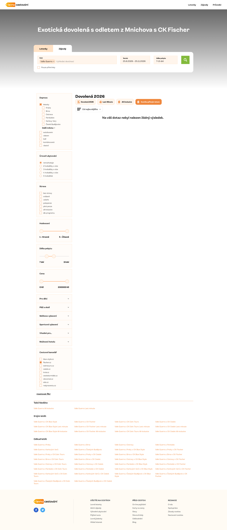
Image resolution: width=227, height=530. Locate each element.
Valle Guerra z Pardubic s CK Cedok (89, 469)
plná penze (47, 206)
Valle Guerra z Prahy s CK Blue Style (130, 449)
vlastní (46, 145)
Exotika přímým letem (150, 102)
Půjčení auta (95, 515)
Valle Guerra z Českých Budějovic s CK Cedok (93, 481)
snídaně (46, 196)
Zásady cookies (174, 511)
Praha (48, 108)
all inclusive (47, 210)
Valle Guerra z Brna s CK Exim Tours (49, 459)
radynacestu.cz (49, 385)
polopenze (47, 203)
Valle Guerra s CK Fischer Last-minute (90, 426)
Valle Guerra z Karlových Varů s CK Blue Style (133, 469)
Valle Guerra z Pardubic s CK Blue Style (131, 464)
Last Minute (108, 102)
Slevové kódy (137, 515)
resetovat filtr (44, 394)
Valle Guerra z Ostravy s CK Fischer (170, 459)
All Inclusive (127, 102)
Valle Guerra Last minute (84, 408)
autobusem (48, 132)
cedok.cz (46, 369)
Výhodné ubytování (98, 511)
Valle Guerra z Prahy (42, 445)
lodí (44, 139)
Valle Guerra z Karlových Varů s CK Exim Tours (50, 475)
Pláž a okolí (44, 307)
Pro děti (43, 298)
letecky (46, 104)
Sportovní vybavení (48, 324)
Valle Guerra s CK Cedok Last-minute (170, 426)
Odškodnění (137, 519)
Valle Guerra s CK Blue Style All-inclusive (50, 431)
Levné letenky (96, 504)
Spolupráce (173, 508)
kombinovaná (48, 142)
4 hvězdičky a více (50, 173)
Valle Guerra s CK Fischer (84, 422)
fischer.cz (47, 362)
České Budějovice (53, 124)
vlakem (46, 136)
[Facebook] (36, 510)
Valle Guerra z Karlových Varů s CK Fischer (173, 469)
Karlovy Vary (51, 121)
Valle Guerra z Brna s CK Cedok (87, 459)
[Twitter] (42, 510)
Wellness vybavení (48, 316)
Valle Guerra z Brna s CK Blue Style (129, 454)
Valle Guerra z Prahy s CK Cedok (87, 454)
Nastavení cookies (175, 515)
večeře (46, 200)
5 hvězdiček (48, 176)
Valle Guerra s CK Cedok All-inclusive (170, 431)
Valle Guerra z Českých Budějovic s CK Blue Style (133, 475)
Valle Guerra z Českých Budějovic (88, 449)
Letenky (192, 4)
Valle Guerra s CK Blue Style (45, 422)
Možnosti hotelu (47, 341)
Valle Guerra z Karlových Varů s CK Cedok (91, 474)
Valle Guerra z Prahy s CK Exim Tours (49, 454)
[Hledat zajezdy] (185, 60)
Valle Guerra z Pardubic (165, 445)
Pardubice (50, 118)
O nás (170, 504)
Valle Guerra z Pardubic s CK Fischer (170, 464)
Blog (134, 522)
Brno (48, 111)
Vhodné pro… (45, 333)
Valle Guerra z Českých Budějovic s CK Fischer (171, 475)
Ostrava (49, 114)
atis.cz (45, 382)
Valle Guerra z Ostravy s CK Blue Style (131, 459)
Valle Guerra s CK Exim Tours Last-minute (132, 426)
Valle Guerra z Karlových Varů (46, 449)
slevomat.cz (48, 379)
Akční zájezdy (95, 508)
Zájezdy (204, 4)
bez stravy (47, 193)
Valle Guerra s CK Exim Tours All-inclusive (132, 431)
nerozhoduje (48, 163)
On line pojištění (139, 504)
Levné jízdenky (96, 519)
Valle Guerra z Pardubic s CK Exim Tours (50, 469)
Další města (47, 127)
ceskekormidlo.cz (50, 376)
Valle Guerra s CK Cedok (165, 422)
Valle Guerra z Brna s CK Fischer (168, 454)
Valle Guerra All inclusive (44, 408)
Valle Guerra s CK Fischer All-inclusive (90, 431)
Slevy (134, 511)
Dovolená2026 (87, 102)
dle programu (49, 213)
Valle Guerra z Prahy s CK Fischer (169, 449)
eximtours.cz (48, 366)
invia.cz (46, 372)
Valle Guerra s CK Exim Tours (127, 422)
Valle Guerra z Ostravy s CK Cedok (88, 464)
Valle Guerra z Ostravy (124, 445)
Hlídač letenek (96, 522)
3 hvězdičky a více (50, 169)
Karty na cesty (138, 508)
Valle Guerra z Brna (82, 445)
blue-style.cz (48, 359)
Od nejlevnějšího (90, 109)
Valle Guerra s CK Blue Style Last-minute (51, 426)
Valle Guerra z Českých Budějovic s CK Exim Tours (52, 482)
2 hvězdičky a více (50, 166)
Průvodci (217, 4)
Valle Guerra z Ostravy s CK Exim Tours (50, 464)
